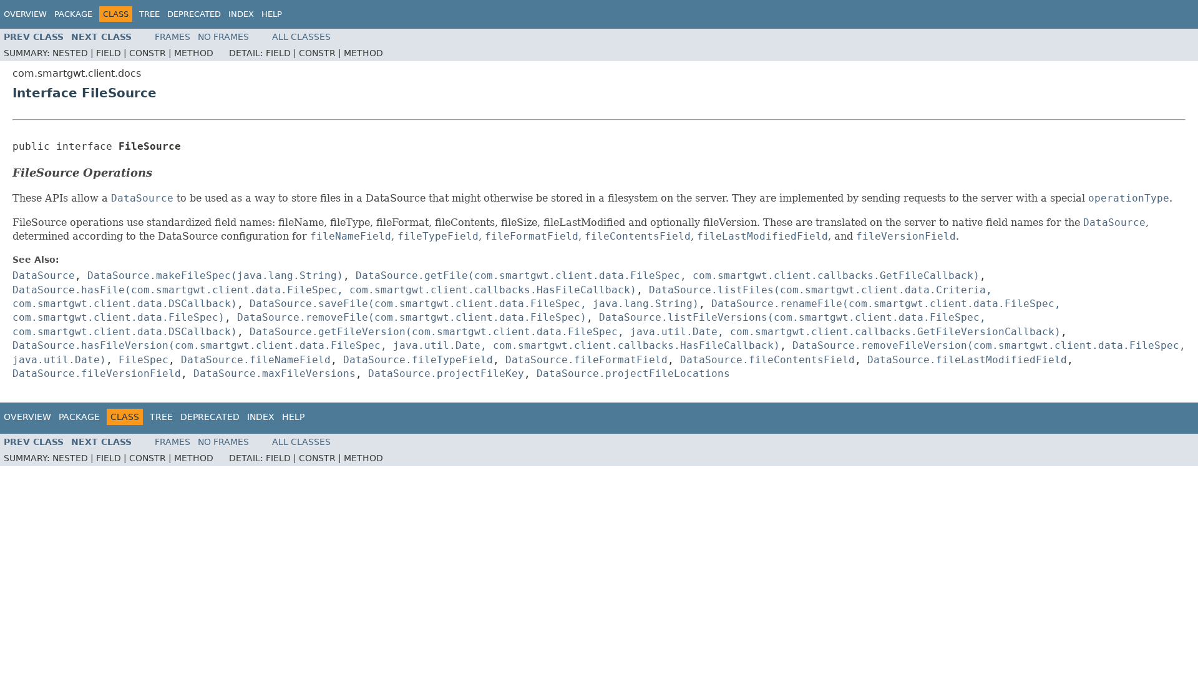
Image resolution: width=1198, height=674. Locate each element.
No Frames (223, 37)
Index (241, 14)
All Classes (301, 37)
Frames (172, 37)
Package (73, 14)
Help (271, 14)
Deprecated (194, 14)
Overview (25, 14)
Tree (149, 14)
